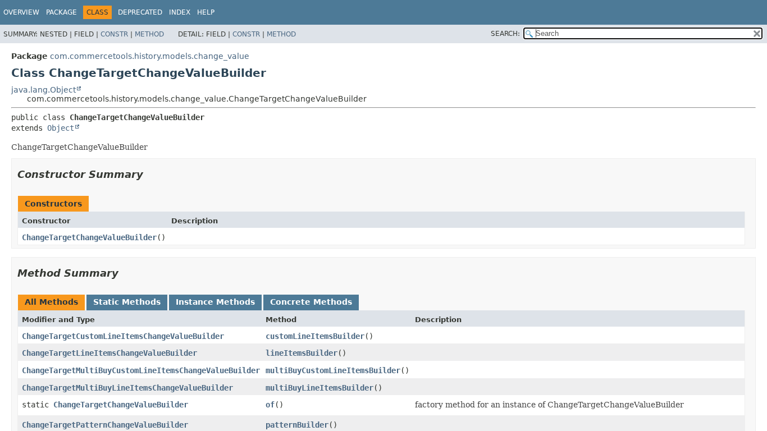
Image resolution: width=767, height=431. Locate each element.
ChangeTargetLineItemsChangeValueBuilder (109, 353)
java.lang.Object (43, 89)
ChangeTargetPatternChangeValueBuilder (105, 424)
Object (60, 127)
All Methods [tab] (51, 301)
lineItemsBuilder (301, 353)
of (270, 404)
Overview (21, 12)
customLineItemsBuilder (315, 336)
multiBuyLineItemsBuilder (319, 387)
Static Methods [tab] (127, 301)
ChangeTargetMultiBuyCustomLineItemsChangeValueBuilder (141, 370)
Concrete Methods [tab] (311, 301)
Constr (114, 34)
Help (205, 12)
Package (61, 12)
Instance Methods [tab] (215, 301)
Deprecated (140, 12)
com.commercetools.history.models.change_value (149, 56)
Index (179, 12)
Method (149, 34)
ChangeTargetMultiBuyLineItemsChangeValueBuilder (127, 387)
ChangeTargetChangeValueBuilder (89, 237)
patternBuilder (297, 424)
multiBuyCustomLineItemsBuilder (333, 370)
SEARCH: (505, 34)
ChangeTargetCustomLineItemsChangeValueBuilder (123, 336)
